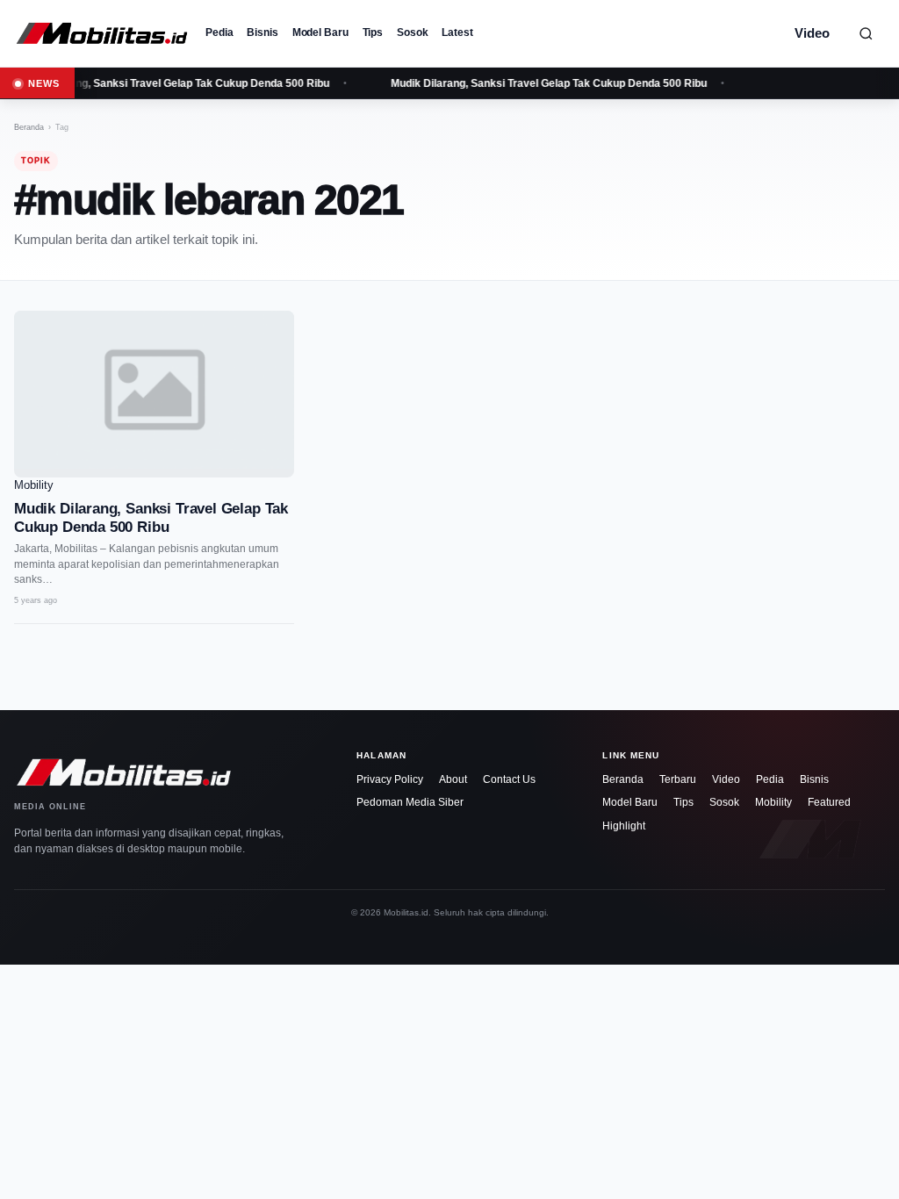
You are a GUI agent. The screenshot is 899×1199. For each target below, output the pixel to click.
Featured (829, 802)
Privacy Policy (389, 779)
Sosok (412, 32)
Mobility (773, 802)
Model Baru (320, 32)
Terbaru (677, 779)
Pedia (219, 32)
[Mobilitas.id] (102, 33)
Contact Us (509, 779)
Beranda (29, 127)
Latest (457, 32)
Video (812, 32)
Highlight (623, 826)
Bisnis (262, 32)
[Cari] (865, 33)
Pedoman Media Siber (410, 802)
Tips (373, 32)
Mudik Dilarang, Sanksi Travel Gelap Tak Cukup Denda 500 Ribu (547, 83)
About (453, 779)
